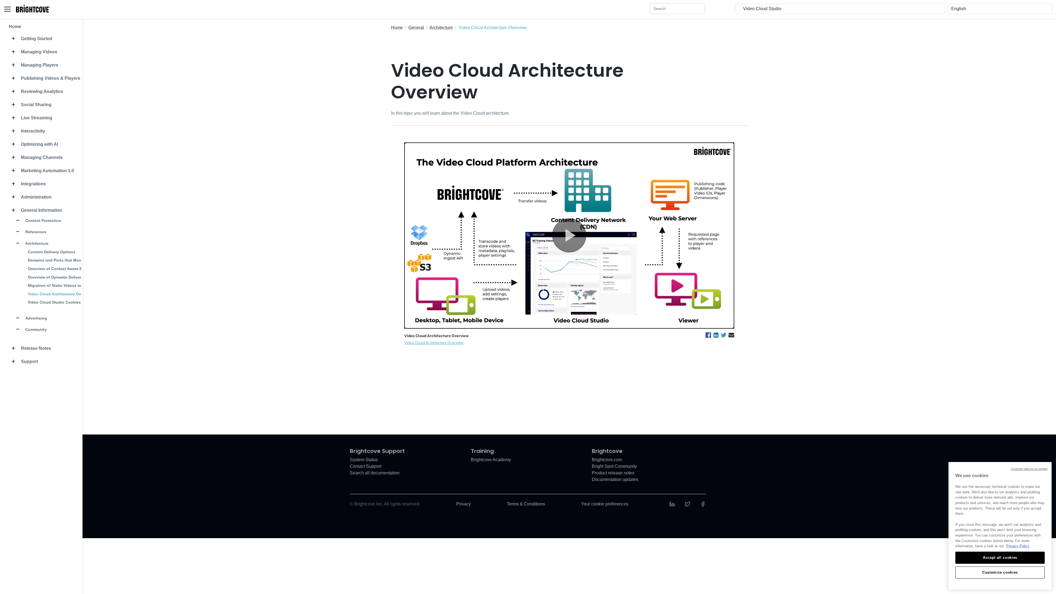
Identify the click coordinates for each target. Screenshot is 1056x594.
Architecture (36, 243)
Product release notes (613, 473)
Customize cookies (1000, 572)
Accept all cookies (1000, 558)
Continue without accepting (1029, 469)
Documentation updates (615, 479)
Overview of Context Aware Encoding (63, 268)
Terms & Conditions (526, 504)
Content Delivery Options (51, 252)
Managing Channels (41, 157)
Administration (36, 197)
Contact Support (365, 466)
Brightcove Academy (491, 459)
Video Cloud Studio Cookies (54, 302)
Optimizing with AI (39, 144)
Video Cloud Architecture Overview (60, 294)
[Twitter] (687, 504)
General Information (41, 210)
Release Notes (35, 348)
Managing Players (39, 65)
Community (35, 329)
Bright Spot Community (614, 466)
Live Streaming (36, 118)
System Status (364, 459)
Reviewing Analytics (41, 91)
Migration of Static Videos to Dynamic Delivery (71, 285)
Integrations (33, 184)
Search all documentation (375, 473)
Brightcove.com (607, 459)
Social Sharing (35, 104)
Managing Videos (38, 52)
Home (15, 26)
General (416, 27)
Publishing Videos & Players (50, 78)
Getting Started (36, 38)
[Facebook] (703, 504)
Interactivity (32, 131)
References (35, 232)
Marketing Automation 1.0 (47, 170)
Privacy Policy (1017, 546)
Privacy (463, 504)
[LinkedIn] (672, 504)
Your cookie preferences (604, 504)
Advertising (35, 318)
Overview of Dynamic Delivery (56, 277)
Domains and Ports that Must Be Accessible (69, 260)
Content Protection (42, 220)
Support (29, 361)
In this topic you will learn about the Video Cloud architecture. (450, 113)
